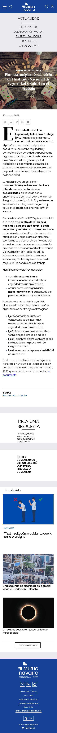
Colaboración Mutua (28, 31)
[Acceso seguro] (52, 6)
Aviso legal (28, 695)
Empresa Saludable (15, 395)
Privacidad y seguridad (28, 699)
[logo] (28, 6)
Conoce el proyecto (28, 645)
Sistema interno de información (28, 711)
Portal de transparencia (28, 703)
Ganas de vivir (28, 45)
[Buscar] (11, 6)
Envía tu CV (28, 707)
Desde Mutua (28, 27)
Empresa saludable (29, 36)
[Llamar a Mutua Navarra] (46, 6)
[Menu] (5, 6)
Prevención (28, 41)
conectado (29, 436)
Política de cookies (28, 691)
